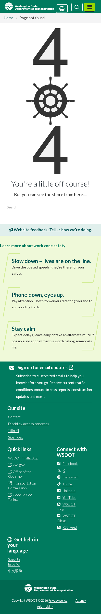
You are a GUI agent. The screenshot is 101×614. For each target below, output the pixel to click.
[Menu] (89, 7)
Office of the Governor (20, 474)
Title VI (13, 430)
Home (8, 18)
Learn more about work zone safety (32, 245)
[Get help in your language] (62, 8)
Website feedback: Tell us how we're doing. (52, 229)
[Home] (35, 6)
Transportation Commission (22, 485)
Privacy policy (58, 600)
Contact (14, 417)
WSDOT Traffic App (23, 458)
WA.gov (19, 465)
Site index (15, 437)
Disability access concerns (28, 424)
